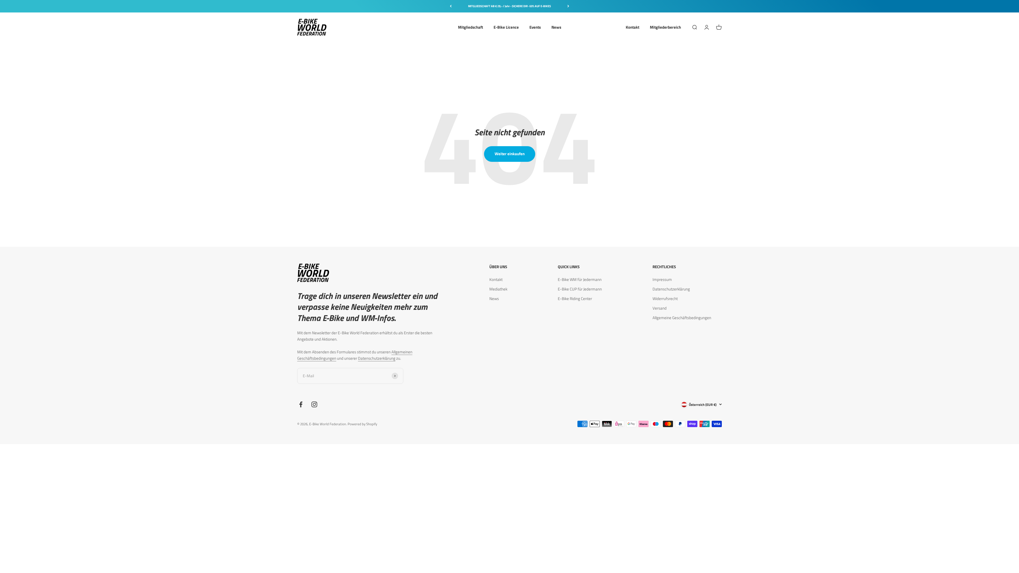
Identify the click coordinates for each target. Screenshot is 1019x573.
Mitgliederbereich (665, 27)
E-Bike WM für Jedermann (580, 279)
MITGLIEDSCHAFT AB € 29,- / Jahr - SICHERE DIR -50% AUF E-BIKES (509, 6)
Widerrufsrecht (665, 299)
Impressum (662, 279)
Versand (660, 308)
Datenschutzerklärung (376, 358)
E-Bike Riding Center (575, 299)
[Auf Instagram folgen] (314, 404)
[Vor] (568, 6)
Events (535, 27)
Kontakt (632, 27)
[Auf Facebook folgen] (300, 404)
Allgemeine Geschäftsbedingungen (682, 318)
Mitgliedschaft (470, 27)
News (556, 27)
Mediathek (498, 289)
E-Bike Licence (506, 27)
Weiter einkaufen (510, 154)
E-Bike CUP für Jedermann (580, 289)
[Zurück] (451, 6)
